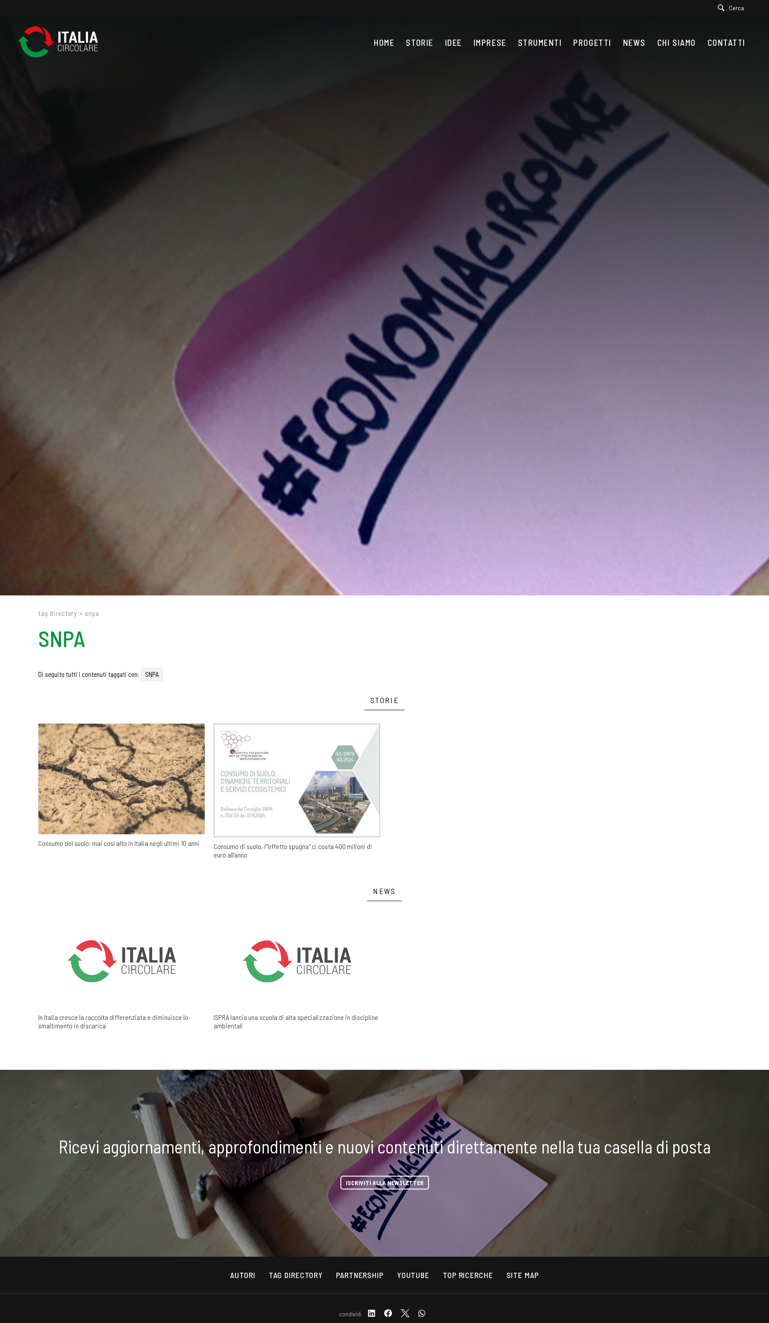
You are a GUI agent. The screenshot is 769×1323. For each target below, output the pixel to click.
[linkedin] (371, 1314)
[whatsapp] (421, 1314)
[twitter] (405, 1314)
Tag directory (57, 613)
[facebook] (388, 1314)
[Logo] (62, 42)
